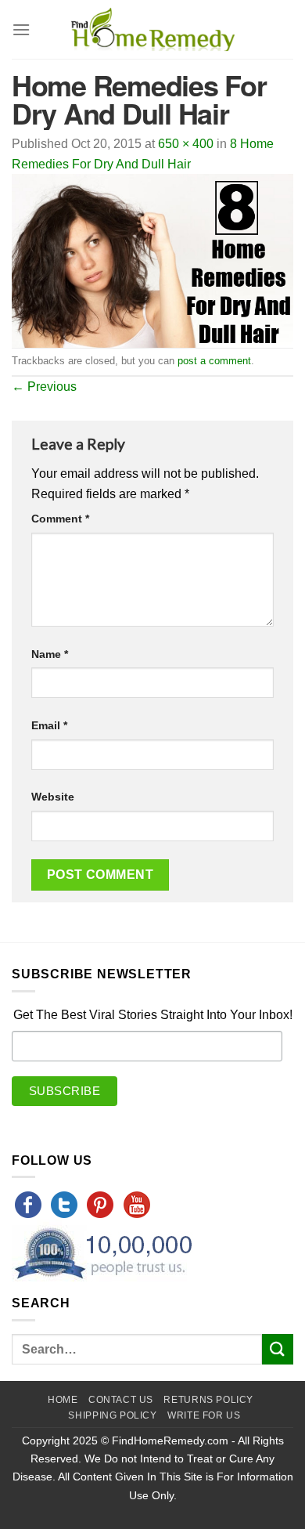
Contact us (120, 1399)
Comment (60, 518)
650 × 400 (186, 143)
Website (52, 796)
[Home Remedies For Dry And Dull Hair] (152, 259)
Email (49, 725)
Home (62, 1399)
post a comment (214, 361)
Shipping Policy (112, 1415)
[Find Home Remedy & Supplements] (152, 29)
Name (49, 654)
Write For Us (203, 1415)
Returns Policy (208, 1399)
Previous (44, 386)
